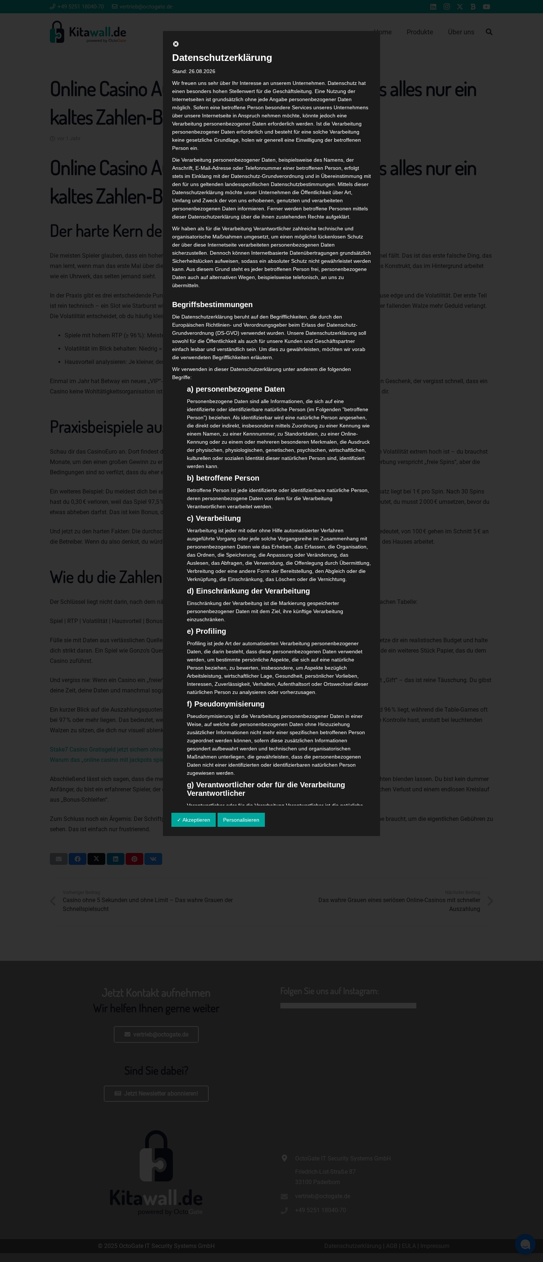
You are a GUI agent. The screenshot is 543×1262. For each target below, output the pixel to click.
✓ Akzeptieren (193, 820)
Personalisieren (241, 820)
